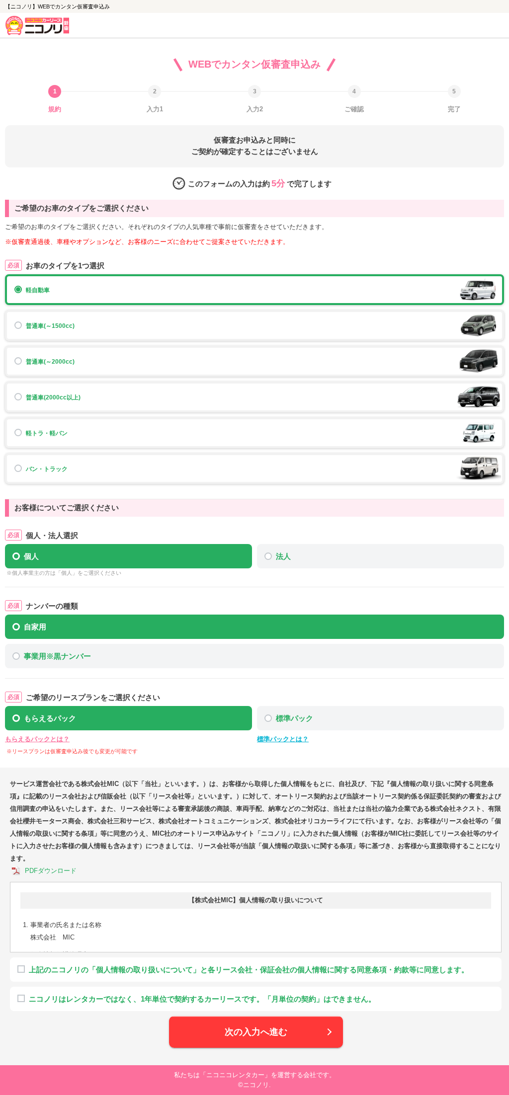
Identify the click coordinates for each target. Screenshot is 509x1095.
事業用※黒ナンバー (57, 656)
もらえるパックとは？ (37, 739)
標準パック (294, 718)
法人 (283, 556)
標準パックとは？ (283, 739)
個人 (31, 556)
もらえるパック (50, 718)
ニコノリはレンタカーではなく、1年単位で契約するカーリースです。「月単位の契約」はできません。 (202, 999)
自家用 (35, 627)
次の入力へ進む (256, 1032)
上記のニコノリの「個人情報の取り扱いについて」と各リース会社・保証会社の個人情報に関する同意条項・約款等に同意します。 (249, 969)
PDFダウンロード (51, 870)
